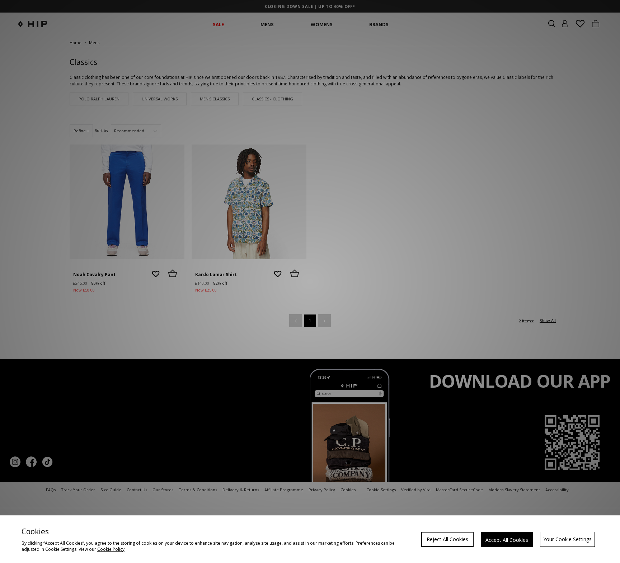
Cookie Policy (111, 549)
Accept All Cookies (506, 539)
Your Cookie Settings (567, 539)
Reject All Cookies (447, 539)
